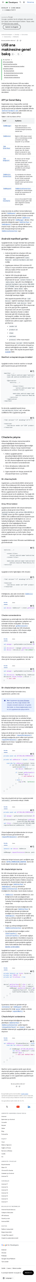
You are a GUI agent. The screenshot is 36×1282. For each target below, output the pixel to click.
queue (18, 1009)
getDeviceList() (22, 626)
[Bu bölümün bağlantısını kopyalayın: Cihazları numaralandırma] (23, 615)
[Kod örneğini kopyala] (33, 371)
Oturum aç (30, 2)
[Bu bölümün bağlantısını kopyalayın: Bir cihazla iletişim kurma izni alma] (31, 688)
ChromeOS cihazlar (7, 1170)
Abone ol (28, 1273)
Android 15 (4, 1190)
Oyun (3, 1142)
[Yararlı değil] (20, 40)
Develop (4, 8)
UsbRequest (7, 188)
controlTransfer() (12, 936)
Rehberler (16, 37)
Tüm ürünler (4, 1262)
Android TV (4, 1176)
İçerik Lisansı (24, 1094)
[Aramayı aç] (20, 2)
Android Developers (6, 34)
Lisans (9, 1268)
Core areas (15, 8)
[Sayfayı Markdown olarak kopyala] (18, 54)
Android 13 (4, 1196)
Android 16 (4, 1187)
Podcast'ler (4, 1134)
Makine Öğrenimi (6, 1145)
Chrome (3, 1253)
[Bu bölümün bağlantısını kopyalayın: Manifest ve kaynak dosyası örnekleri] (3, 360)
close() (22, 1027)
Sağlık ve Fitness (6, 1148)
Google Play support (7, 1235)
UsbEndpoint (6, 159)
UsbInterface (6, 147)
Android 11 (4, 1202)
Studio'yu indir (5, 1218)
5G (2, 1157)
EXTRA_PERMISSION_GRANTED (16, 862)
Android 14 (4, 1193)
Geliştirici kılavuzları (7, 1212)
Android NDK (5, 1221)
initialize (6, 1007)
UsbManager (7, 126)
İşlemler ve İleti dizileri (12, 947)
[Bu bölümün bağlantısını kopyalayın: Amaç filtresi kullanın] (19, 504)
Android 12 (4, 1199)
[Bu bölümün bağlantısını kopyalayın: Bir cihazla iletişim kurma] (24, 869)
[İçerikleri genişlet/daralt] (11, 60)
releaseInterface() (9, 1027)
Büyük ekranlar (5, 1164)
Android (3, 1116)
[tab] (6, 602)
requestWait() (18, 1011)
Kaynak (3, 1125)
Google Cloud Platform (8, 1259)
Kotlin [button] (6, 602)
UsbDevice (7, 136)
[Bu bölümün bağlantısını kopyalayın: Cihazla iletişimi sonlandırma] (27, 1017)
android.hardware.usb (10, 111)
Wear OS (4, 1167)
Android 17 (4, 1184)
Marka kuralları (17, 1268)
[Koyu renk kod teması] (31, 371)
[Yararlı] (17, 40)
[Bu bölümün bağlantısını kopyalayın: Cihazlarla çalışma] (22, 437)
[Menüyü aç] (3, 2)
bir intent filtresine (23, 700)
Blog (2, 1131)
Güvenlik (4, 1122)
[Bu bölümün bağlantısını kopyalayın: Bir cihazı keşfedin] (18, 479)
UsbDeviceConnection (7, 175)
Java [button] (13, 602)
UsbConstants (6, 200)
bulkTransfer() (11, 933)
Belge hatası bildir (6, 1232)
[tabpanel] (18, 608)
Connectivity (10, 10)
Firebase (4, 1256)
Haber (3, 1128)
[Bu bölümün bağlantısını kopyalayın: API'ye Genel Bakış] (23, 100)
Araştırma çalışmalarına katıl (9, 1238)
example (8, 352)
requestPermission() (24, 735)
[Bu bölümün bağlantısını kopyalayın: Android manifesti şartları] (30, 239)
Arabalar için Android (7, 1173)
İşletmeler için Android (8, 1119)
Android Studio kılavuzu (8, 1209)
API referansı (5, 1215)
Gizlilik (3, 1154)
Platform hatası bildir (7, 1229)
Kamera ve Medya (6, 1151)
